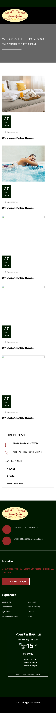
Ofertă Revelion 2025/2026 (25, 443)
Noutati (11, 469)
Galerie (31, 612)
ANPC (30, 617)
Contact (32, 602)
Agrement (6, 612)
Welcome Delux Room (18, 138)
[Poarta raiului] (15, 16)
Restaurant (7, 607)
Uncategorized (15, 483)
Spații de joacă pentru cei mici (27, 452)
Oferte (11, 476)
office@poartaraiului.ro (31, 539)
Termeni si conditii (10, 617)
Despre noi (6, 602)
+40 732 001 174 (31, 528)
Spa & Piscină (34, 607)
